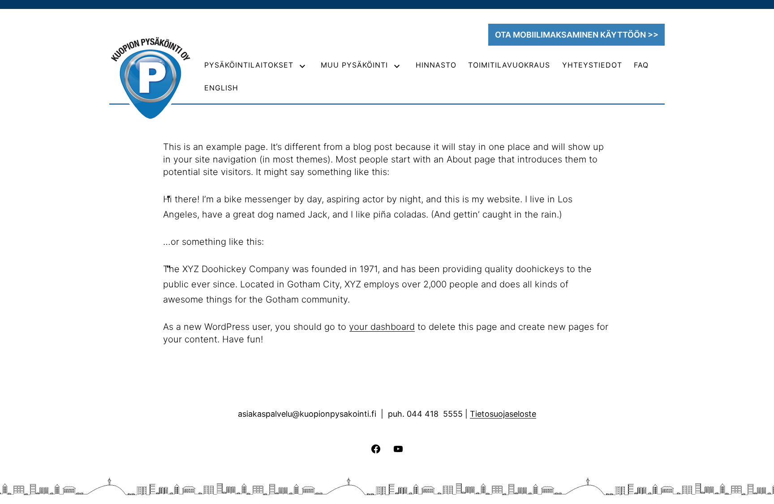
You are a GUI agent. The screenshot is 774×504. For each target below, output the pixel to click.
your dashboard (382, 326)
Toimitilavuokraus (509, 64)
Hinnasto (436, 64)
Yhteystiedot (592, 64)
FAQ (641, 64)
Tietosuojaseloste (503, 414)
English (221, 87)
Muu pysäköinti (354, 64)
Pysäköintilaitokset (248, 64)
